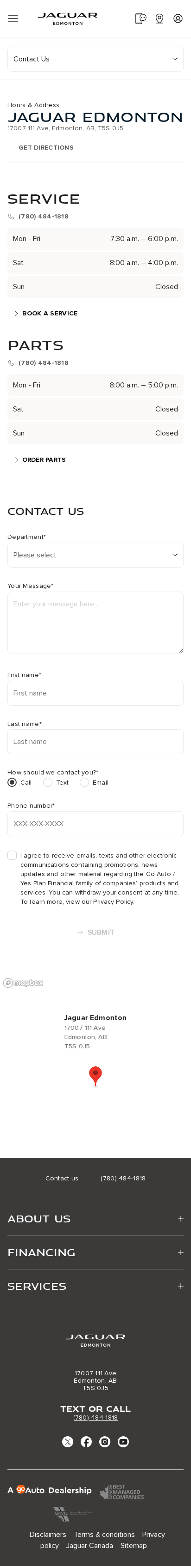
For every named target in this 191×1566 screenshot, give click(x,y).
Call (26, 782)
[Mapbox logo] (23, 983)
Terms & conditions (104, 1534)
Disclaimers (48, 1534)
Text (62, 782)
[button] (95, 1077)
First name (24, 675)
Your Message (30, 586)
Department (26, 537)
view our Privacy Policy (99, 902)
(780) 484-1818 (95, 1417)
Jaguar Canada (89, 1545)
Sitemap (134, 1545)
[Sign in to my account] (178, 18)
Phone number (31, 806)
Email (100, 782)
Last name (24, 724)
